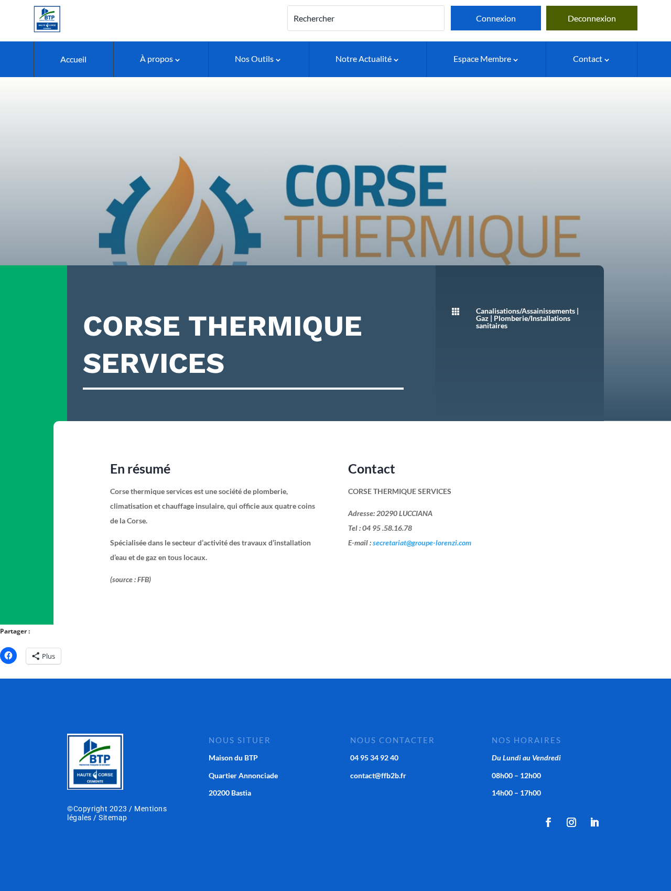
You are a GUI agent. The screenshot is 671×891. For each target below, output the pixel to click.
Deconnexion (592, 18)
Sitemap (113, 817)
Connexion (496, 18)
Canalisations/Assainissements (525, 310)
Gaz (482, 318)
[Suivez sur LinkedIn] (594, 822)
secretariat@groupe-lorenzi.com (422, 542)
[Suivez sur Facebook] (548, 822)
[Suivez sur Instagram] (571, 822)
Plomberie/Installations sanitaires (523, 322)
